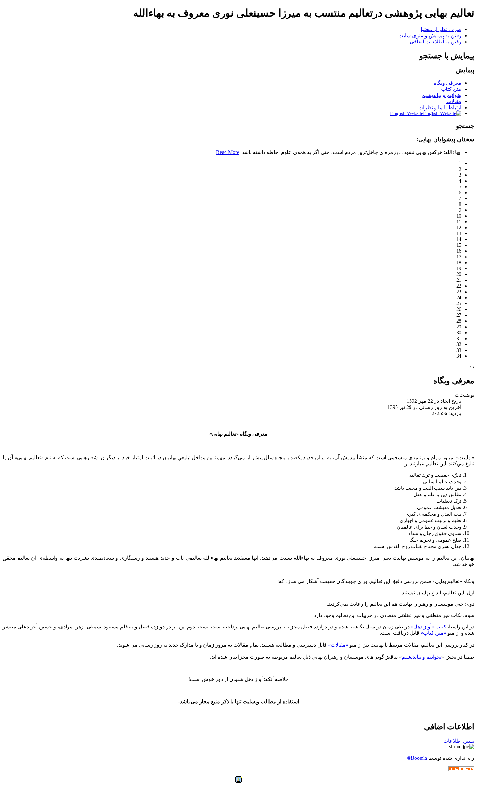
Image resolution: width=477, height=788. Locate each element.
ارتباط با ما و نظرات (439, 107)
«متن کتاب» (433, 633)
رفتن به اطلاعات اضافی (435, 41)
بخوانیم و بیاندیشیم (441, 95)
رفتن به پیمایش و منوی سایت (429, 35)
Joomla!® (417, 758)
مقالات (453, 101)
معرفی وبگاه (447, 83)
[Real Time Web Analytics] (461, 769)
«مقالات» (338, 645)
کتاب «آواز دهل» (428, 626)
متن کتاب (451, 89)
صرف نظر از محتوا (441, 29)
